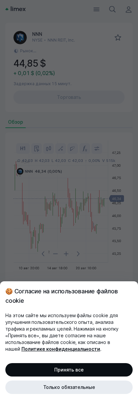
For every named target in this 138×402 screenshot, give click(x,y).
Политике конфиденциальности (60, 349)
